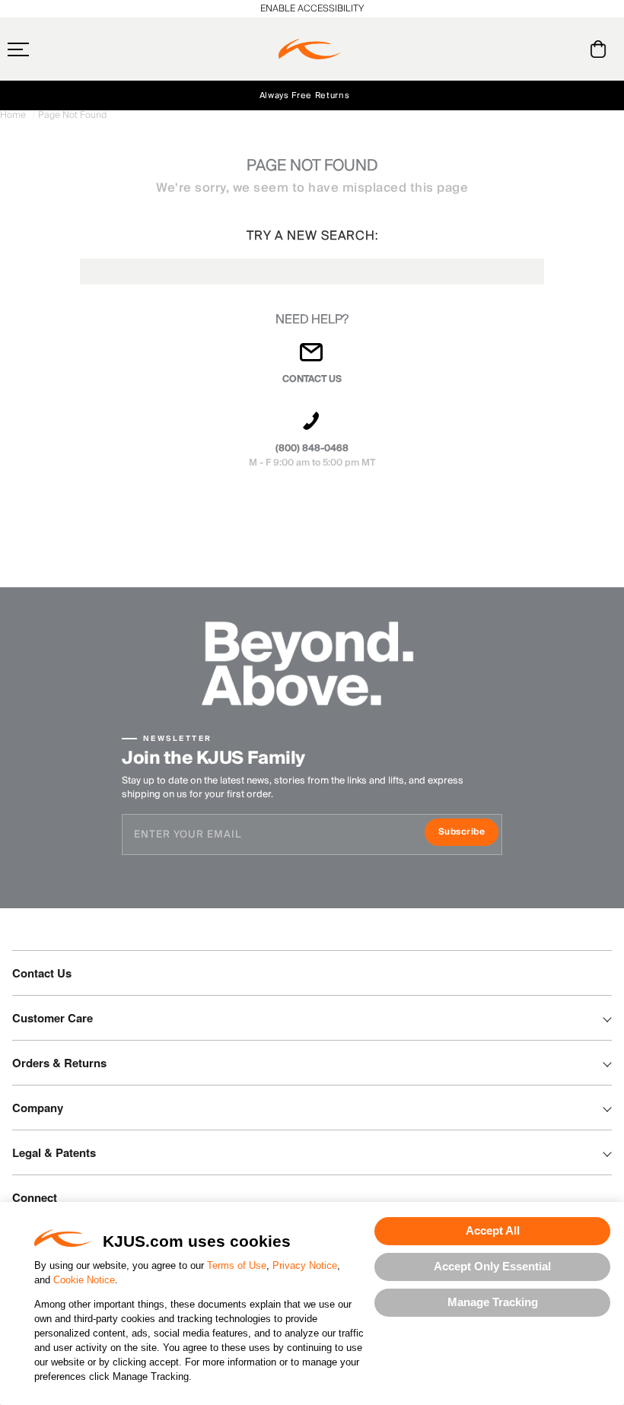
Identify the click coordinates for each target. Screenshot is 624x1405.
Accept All (493, 1230)
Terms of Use (236, 1265)
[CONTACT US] (312, 359)
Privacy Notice (304, 1265)
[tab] (600, 49)
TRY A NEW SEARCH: (312, 235)
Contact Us (42, 973)
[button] (48, 49)
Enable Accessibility (312, 9)
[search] (537, 49)
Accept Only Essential (492, 1266)
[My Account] (567, 49)
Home (14, 115)
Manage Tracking (492, 1301)
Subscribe (468, 833)
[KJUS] (310, 49)
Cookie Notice (84, 1280)
